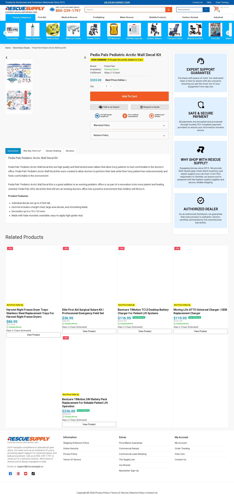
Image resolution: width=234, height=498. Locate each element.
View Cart (180, 454)
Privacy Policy (70, 454)
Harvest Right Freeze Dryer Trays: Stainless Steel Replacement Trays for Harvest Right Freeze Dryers (30, 313)
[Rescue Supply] (25, 8)
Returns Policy (101, 135)
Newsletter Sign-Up (129, 470)
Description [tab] (13, 151)
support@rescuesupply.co (30, 466)
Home (8, 48)
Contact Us (198, 2)
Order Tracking (222, 2)
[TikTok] (33, 474)
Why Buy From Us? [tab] (32, 151)
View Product (33, 335)
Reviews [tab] (70, 151)
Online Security (70, 448)
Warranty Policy (102, 125)
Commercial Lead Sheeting (133, 454)
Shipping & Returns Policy (76, 443)
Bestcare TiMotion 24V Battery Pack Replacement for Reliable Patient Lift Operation (85, 403)
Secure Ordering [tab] (53, 151)
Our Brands (124, 465)
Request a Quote (151, 107)
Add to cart (129, 96)
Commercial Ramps (129, 448)
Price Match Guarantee (130, 443)
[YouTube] (26, 474)
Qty (92, 86)
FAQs (209, 2)
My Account (181, 443)
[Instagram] (18, 474)
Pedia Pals (109, 66)
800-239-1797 (68, 10)
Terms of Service (72, 459)
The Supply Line (127, 459)
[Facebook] (10, 474)
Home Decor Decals (21, 48)
